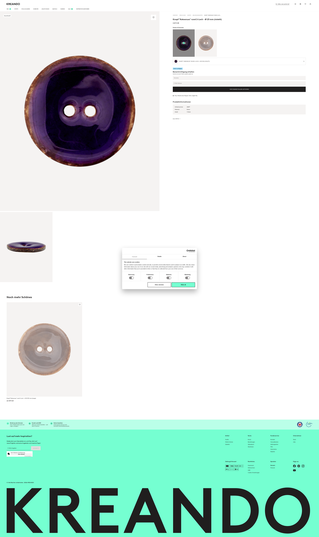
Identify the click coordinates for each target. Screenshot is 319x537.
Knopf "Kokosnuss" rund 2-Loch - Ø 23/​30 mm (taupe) (21, 398)
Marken (62, 9)
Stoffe (16, 9)
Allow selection (159, 284)
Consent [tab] (134, 256)
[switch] (150, 278)
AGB (249, 470)
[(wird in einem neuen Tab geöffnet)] (299, 424)
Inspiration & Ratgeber (82, 9)
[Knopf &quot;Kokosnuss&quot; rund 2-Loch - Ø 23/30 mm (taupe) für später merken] (79, 304)
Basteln (55, 9)
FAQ (271, 447)
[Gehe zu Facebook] (294, 466)
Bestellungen (251, 442)
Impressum (251, 465)
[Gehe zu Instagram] (303, 466)
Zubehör (35, 9)
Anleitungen (45, 9)
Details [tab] (160, 256)
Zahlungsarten (274, 444)
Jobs (294, 442)
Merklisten (251, 447)
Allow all (183, 284)
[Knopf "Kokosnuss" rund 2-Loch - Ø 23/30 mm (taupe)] (206, 43)
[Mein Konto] (300, 4)
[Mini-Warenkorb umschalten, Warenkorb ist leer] (310, 4)
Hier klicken (21, 454)
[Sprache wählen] (295, 4)
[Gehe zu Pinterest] (298, 466)
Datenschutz (251, 468)
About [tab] (184, 256)
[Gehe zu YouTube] (294, 470)
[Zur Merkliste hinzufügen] (153, 17)
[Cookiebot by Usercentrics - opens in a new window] (188, 251)
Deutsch (272, 465)
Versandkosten (274, 442)
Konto (249, 439)
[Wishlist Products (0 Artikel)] (305, 4)
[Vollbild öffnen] (80, 111)
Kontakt (272, 439)
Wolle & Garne (25, 9)
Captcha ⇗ (28, 456)
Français (272, 468)
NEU (8, 9)
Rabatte (272, 451)
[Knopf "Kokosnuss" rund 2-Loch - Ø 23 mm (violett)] (26, 247)
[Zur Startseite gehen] (13, 4)
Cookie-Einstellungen (253, 472)
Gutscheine (273, 449)
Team (294, 439)
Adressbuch (251, 444)
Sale (69, 9)
